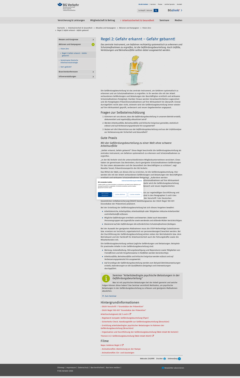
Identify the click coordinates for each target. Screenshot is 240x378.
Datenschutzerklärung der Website (132, 180)
